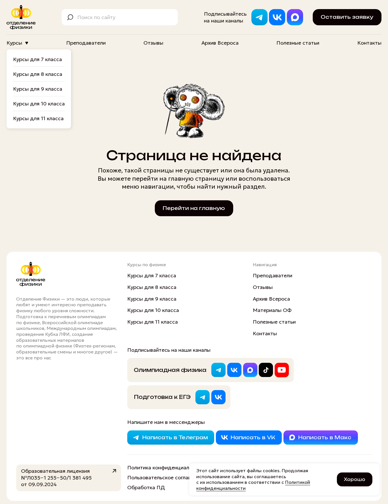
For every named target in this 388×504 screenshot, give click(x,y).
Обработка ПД (146, 487)
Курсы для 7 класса (37, 59)
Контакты (369, 42)
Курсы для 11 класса (38, 118)
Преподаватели (86, 42)
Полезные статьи (297, 42)
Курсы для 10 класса (39, 103)
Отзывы (153, 42)
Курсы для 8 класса (37, 74)
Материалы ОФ (272, 310)
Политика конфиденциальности (166, 467)
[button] (347, 17)
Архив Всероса (220, 42)
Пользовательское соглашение (165, 477)
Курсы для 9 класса (37, 89)
